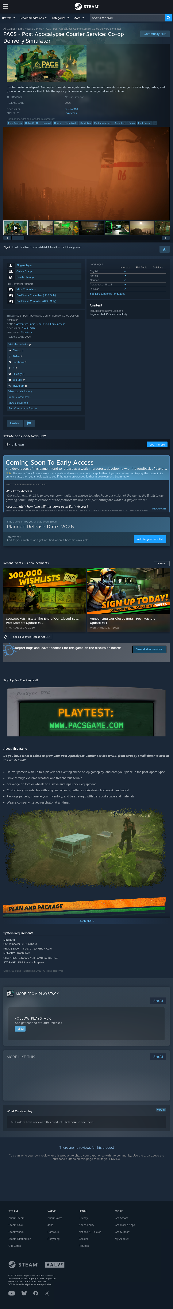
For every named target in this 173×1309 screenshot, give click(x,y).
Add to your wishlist (150, 539)
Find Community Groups (22, 408)
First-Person (144, 123)
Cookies (84, 1238)
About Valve (54, 1218)
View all (161, 1110)
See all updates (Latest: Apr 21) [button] (31, 636)
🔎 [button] (164, 690)
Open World (71, 123)
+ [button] (155, 123)
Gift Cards (14, 1245)
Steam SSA (15, 1225)
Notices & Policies (90, 1231)
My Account (122, 1238)
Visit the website (18, 344)
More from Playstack (37, 994)
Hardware (53, 1231)
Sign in (7, 247)
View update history (20, 391)
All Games (9, 28)
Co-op (131, 123)
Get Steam (121, 1218)
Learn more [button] (157, 444)
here (74, 1122)
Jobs (50, 1225)
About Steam (16, 1218)
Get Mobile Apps (125, 1225)
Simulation (85, 123)
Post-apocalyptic (102, 123)
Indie (32, 324)
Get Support (122, 1231)
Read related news (19, 397)
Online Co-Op (32, 123)
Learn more (122, 476)
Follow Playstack (33, 1018)
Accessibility (86, 1225)
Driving (57, 123)
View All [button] (161, 563)
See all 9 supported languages (107, 293)
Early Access (15, 123)
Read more (159, 508)
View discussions (18, 402)
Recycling (53, 1238)
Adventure (120, 123)
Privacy (83, 1218)
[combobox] (127, 17)
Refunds (84, 1245)
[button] (9, 18)
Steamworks (16, 1231)
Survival (47, 123)
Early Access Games (30, 28)
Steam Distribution (19, 1238)
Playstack (71, 113)
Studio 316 (71, 109)
